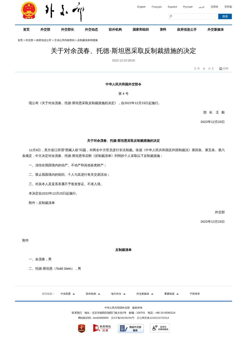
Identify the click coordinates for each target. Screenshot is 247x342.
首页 (26, 29)
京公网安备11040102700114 (153, 317)
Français (157, 6)
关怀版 (228, 6)
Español (172, 6)
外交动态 (91, 29)
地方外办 (116, 293)
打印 (225, 68)
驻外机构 (115, 29)
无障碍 (214, 6)
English (141, 6)
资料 (163, 29)
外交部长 (67, 29)
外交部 (45, 29)
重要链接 (169, 293)
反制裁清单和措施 (87, 40)
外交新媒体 (216, 29)
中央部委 (66, 293)
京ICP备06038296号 (122, 317)
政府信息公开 (187, 29)
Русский (188, 6)
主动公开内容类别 (64, 40)
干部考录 (195, 293)
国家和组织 (141, 29)
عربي (202, 6)
